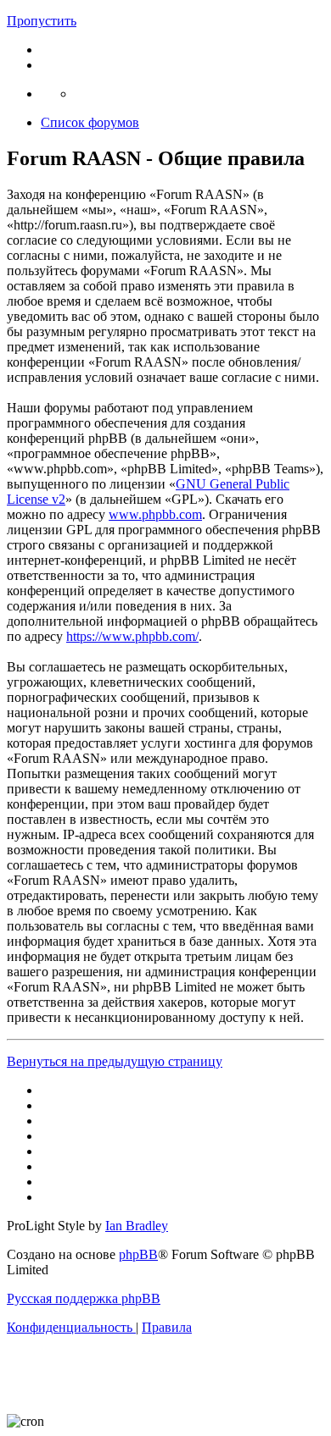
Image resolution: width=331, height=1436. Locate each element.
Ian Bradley (136, 1225)
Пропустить (41, 21)
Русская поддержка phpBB (83, 1298)
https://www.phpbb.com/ (132, 636)
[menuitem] (71, 1327)
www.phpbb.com (155, 514)
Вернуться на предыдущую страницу (114, 1061)
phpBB (138, 1254)
